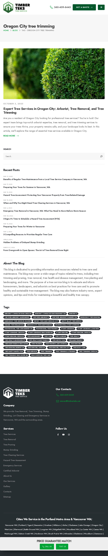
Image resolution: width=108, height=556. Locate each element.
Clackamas (73, 525)
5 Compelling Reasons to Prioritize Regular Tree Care (27, 234)
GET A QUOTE (83, 7)
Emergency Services (12, 465)
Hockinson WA (41, 533)
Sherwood (18, 529)
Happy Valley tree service (71, 321)
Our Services (9, 481)
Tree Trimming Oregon (88, 351)
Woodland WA (73, 529)
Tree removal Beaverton (14, 348)
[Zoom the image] (16, 3)
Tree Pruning (36, 344)
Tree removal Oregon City (59, 348)
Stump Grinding (67, 329)
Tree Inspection (58, 340)
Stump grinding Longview (88, 329)
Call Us (47, 546)
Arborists (73, 314)
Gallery (6, 486)
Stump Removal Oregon (81, 332)
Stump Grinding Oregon (14, 332)
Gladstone (78, 533)
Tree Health (74, 336)
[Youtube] (63, 434)
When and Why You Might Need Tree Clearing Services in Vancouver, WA (36, 203)
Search (7, 149)
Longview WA (46, 529)
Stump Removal (62, 332)
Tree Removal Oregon (36, 348)
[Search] (101, 156)
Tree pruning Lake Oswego (56, 344)
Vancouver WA (11, 525)
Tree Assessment (34, 336)
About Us (7, 476)
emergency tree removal (90, 317)
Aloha (64, 525)
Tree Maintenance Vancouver (16, 344)
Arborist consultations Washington (50, 314)
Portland (22, 525)
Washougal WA (10, 533)
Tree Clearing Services (13, 455)
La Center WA (86, 529)
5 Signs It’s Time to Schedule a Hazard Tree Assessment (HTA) (31, 218)
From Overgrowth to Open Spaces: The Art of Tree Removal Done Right (35, 250)
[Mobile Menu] (101, 7)
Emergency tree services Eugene (17, 321)
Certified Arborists (41, 317)
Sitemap (7, 496)
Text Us (62, 546)
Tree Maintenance (75, 340)
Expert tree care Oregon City (46, 321)
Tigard (30, 525)
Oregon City (97, 525)
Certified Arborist (11, 470)
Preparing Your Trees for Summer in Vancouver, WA (26, 187)
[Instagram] (69, 434)
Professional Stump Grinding (67, 325)
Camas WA (98, 529)
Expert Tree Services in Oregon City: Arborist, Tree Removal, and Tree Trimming (53, 110)
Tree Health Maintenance (38, 340)
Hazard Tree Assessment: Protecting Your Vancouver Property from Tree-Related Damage (44, 195)
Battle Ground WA (31, 529)
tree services (31, 351)
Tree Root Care (79, 348)
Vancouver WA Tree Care (40, 355)
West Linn (8, 529)
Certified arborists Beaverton (64, 317)
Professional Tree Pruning (47, 329)
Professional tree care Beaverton (18, 329)
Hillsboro (57, 525)
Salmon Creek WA (26, 533)
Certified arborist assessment (17, 317)
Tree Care (48, 336)
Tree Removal (75, 344)
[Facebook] (58, 434)
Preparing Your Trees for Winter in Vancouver (24, 226)
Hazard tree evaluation (13, 325)
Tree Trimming (46, 351)
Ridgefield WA (59, 529)
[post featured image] (54, 73)
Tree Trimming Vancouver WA (16, 355)
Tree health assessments (14, 340)
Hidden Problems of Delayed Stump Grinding (23, 242)
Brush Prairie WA (56, 533)
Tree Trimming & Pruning (65, 351)
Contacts (7, 491)
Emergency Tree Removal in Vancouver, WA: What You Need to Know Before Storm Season (44, 210)
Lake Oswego (84, 525)
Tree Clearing (60, 336)
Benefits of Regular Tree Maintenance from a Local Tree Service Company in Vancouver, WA (45, 179)
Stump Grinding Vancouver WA (40, 332)
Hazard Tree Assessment (14, 460)
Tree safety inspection (13, 351)
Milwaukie (68, 533)
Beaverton (38, 525)
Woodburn (88, 533)
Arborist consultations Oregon (18, 314)
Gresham (48, 525)
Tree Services (9, 434)
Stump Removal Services (14, 336)
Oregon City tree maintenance (39, 325)
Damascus (98, 533)
